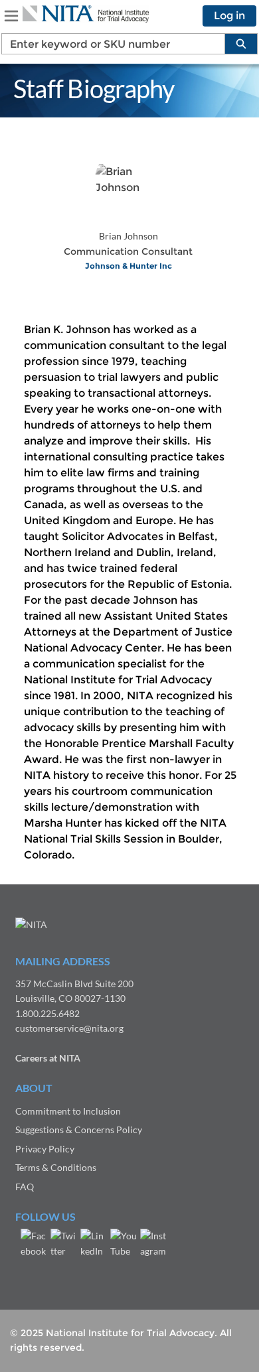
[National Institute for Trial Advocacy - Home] (86, 14)
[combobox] (108, 44)
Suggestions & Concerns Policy (78, 1129)
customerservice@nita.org (69, 1028)
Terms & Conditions (55, 1167)
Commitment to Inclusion (68, 1111)
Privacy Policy (44, 1148)
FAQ (24, 1186)
